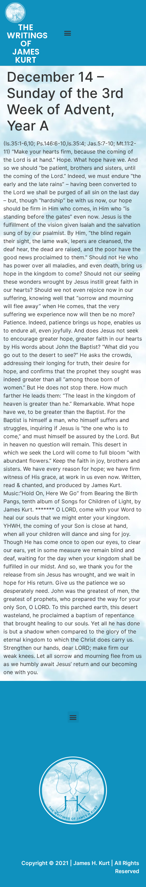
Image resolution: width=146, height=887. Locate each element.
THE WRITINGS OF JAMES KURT (27, 43)
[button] (67, 33)
